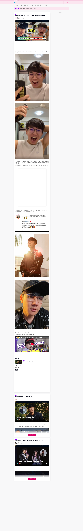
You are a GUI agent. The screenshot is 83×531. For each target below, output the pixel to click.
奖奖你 (41, 5)
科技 (32, 5)
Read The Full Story (32, 434)
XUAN (15, 0)
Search (65, 2)
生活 (30, 5)
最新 (17, 5)
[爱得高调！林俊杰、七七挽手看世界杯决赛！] (18, 362)
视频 (35, 5)
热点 (18, 0)
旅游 (27, 5)
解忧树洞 (38, 5)
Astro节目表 (45, 5)
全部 (14, 5)
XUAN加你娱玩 (21, 5)
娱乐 (25, 5)
